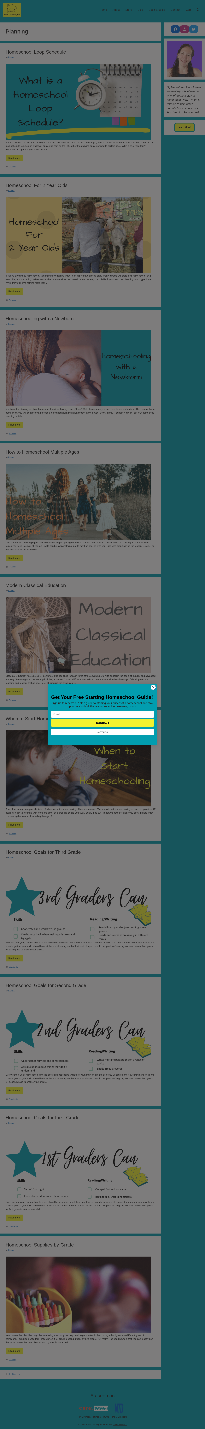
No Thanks (102, 732)
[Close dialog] (153, 687)
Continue (102, 723)
